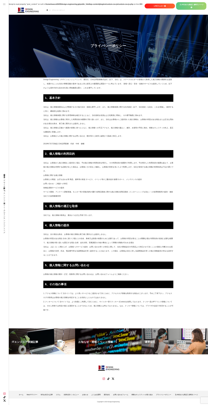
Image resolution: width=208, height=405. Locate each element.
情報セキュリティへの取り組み (142, 394)
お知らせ (85, 394)
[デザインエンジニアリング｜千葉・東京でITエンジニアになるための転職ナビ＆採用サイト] (28, 10)
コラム (58, 394)
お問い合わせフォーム (120, 394)
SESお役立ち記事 (47, 394)
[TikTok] (4, 397)
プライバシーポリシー (163, 394)
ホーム (21, 394)
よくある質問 (96, 394)
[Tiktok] (108, 379)
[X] (4, 400)
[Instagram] (4, 393)
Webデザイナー (32, 394)
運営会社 (107, 394)
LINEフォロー (159, 6)
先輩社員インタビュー (71, 394)
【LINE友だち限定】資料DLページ (186, 394)
